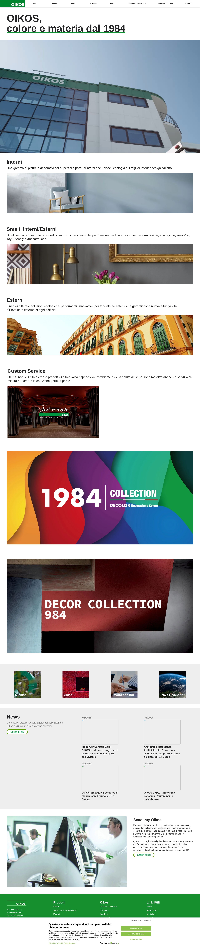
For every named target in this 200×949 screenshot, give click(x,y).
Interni (56, 906)
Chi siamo (104, 910)
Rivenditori (151, 910)
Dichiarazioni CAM (165, 3)
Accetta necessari (136, 934)
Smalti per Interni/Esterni (64, 910)
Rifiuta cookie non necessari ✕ (141, 920)
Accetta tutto (136, 928)
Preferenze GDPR (136, 939)
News (149, 906)
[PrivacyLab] (114, 943)
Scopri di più (17, 731)
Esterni (56, 914)
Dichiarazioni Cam (108, 906)
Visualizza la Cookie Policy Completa (62, 943)
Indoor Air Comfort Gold (137, 3)
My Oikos (151, 914)
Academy (104, 914)
